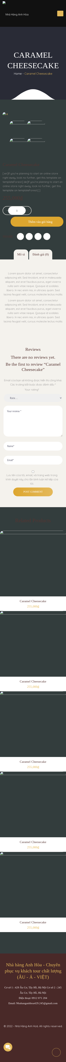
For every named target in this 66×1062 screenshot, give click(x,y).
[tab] (21, 254)
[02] (18, 146)
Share (8, 236)
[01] (36, 146)
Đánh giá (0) (41, 254)
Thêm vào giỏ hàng (40, 222)
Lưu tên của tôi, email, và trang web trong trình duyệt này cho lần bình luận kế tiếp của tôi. (32, 479)
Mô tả (21, 254)
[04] (18, 129)
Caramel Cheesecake (33, 601)
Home (18, 73)
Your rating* (32, 389)
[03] (36, 129)
